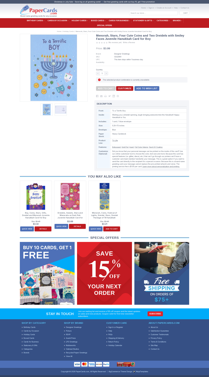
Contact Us (184, 8)
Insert (131, 147)
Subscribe (155, 314)
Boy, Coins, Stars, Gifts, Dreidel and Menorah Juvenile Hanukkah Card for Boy (35, 215)
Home (143, 8)
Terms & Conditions (158, 342)
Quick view (27, 229)
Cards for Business (119, 20)
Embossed (116, 147)
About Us (154, 327)
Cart (185, 13)
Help (176, 8)
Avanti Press (71, 338)
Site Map (154, 345)
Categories (162, 20)
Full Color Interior (141, 147)
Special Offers (104, 25)
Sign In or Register (115, 327)
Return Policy (113, 342)
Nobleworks (71, 345)
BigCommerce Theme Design (120, 371)
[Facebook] (97, 96)
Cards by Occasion (57, 20)
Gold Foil (125, 147)
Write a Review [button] (129, 42)
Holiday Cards (79, 20)
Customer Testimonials (160, 334)
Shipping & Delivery (116, 338)
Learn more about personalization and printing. (161, 166)
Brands (177, 20)
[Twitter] (109, 96)
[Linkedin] (113, 96)
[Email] (101, 96)
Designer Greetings (122, 54)
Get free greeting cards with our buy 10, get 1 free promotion (129, 2)
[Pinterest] (118, 96)
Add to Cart (112, 229)
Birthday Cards (35, 20)
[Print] (105, 96)
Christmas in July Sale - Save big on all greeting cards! (77, 2)
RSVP (68, 334)
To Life (115, 140)
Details (43, 229)
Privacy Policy (156, 338)
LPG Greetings (71, 342)
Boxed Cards (97, 20)
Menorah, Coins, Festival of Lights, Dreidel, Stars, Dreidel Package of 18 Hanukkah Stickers (104, 215)
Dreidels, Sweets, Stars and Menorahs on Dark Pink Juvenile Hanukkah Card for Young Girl (70, 215)
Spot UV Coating (155, 147)
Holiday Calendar (115, 345)
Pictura (68, 331)
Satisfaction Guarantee (160, 331)
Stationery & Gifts (142, 20)
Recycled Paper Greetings (76, 353)
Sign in (151, 8)
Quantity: (99, 70)
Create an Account (164, 8)
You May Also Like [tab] (104, 176)
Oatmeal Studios (72, 349)
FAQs (110, 334)
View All (69, 356)
